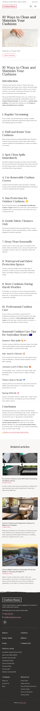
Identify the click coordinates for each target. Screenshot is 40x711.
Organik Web (23, 702)
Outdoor (24, 633)
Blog (3, 686)
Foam (4, 643)
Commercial (26, 643)
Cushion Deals (25, 689)
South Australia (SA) (8, 663)
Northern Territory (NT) (9, 658)
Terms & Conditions (26, 692)
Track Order (24, 680)
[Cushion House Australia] (20, 600)
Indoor (5, 633)
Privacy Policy (25, 694)
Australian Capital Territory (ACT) (12, 652)
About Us (5, 680)
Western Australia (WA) (9, 672)
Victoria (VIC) (6, 669)
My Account (35, 2)
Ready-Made (7, 638)
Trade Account (25, 683)
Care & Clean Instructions (28, 686)
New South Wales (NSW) (9, 655)
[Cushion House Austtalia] (9, 6)
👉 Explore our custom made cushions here (15, 432)
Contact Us (5, 683)
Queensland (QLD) (7, 660)
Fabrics (24, 638)
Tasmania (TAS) (6, 666)
